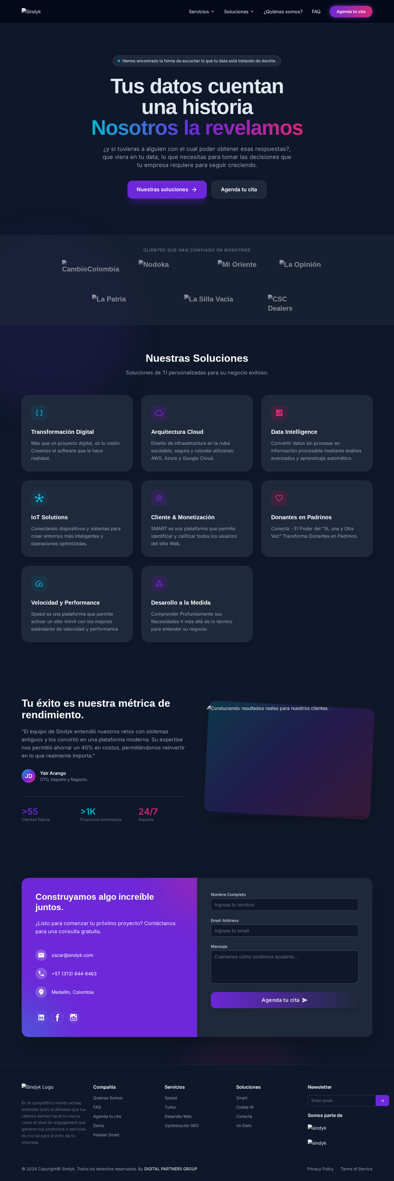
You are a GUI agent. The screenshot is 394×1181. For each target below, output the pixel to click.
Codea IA (245, 1107)
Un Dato (244, 1125)
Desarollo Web (178, 1116)
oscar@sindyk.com (72, 955)
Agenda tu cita (351, 11)
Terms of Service (356, 1168)
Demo (98, 1125)
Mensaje (219, 946)
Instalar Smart (106, 1134)
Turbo (170, 1107)
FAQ (316, 11)
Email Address (225, 920)
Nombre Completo (228, 894)
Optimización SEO (182, 1125)
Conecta (244, 1116)
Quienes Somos (107, 1097)
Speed (171, 1097)
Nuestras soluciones (167, 189)
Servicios (199, 11)
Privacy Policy (320, 1168)
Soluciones (236, 11)
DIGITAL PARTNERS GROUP (170, 1168)
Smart (241, 1097)
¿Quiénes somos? (283, 11)
